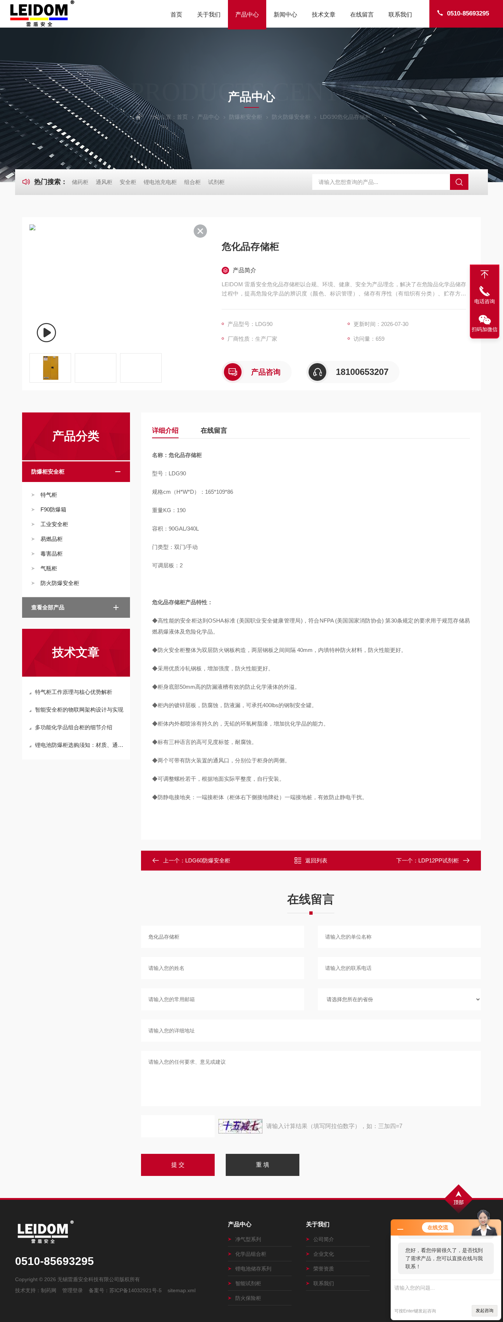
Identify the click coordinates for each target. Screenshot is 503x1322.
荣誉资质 (323, 1269)
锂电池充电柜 (160, 182)
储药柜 (80, 182)
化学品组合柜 (250, 1254)
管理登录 (72, 1290)
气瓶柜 (49, 568)
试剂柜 (216, 182)
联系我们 (400, 14)
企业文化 (323, 1254)
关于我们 (209, 14)
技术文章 (323, 14)
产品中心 (247, 14)
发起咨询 (484, 1310)
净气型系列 (248, 1239)
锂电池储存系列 (253, 1269)
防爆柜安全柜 (245, 117)
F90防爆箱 (53, 509)
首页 (176, 14)
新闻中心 (285, 14)
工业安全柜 (54, 524)
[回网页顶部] (485, 274)
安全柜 (128, 182)
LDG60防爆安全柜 (207, 860)
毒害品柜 (52, 553)
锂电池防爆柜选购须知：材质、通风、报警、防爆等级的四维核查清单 (79, 745)
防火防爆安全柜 (291, 117)
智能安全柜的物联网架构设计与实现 (79, 709)
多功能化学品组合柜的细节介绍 (73, 727)
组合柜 (192, 182)
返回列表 (316, 860)
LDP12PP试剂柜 (438, 860)
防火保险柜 (248, 1298)
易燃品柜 (52, 539)
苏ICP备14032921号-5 (135, 1290)
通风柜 (104, 182)
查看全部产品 (47, 607)
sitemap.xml (182, 1290)
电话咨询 (484, 301)
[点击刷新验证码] (240, 1126)
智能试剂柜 (248, 1283)
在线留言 (362, 14)
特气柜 (49, 495)
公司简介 (323, 1239)
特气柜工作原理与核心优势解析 (73, 692)
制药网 (48, 1290)
